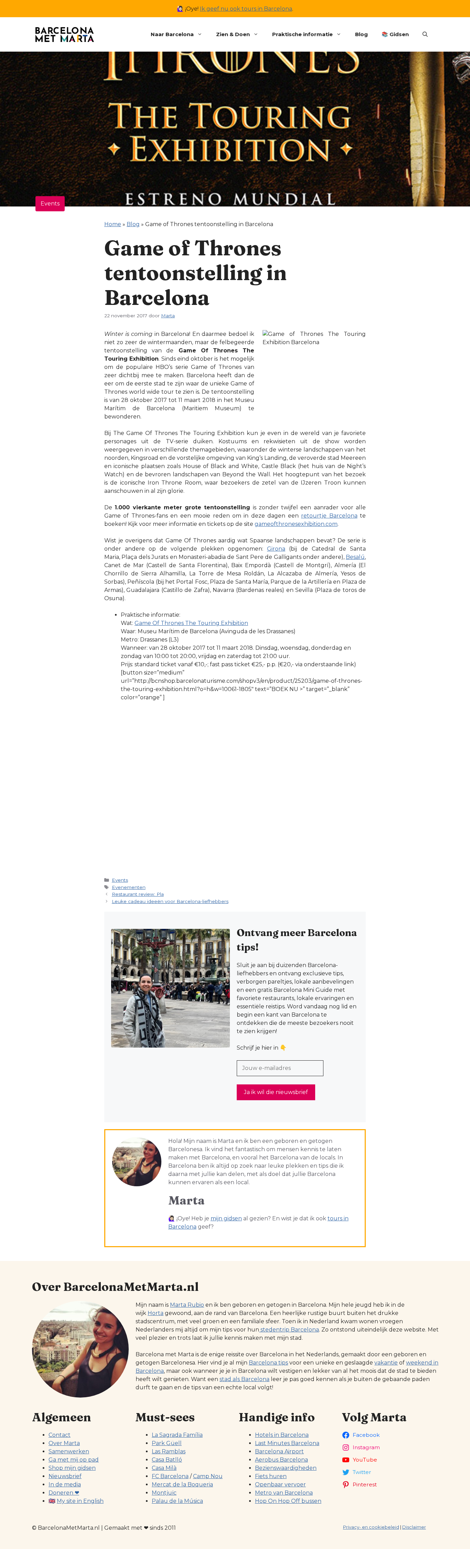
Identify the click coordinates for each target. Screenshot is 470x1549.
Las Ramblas (168, 1451)
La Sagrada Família (177, 1435)
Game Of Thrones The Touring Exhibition (191, 623)
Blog (361, 34)
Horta (155, 1313)
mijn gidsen (226, 1218)
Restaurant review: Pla (138, 894)
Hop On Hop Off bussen (288, 1501)
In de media (65, 1484)
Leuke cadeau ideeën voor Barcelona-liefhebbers (170, 901)
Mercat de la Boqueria (182, 1484)
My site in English (80, 1501)
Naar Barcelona (172, 34)
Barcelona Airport (279, 1451)
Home (112, 224)
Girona (276, 548)
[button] (425, 34)
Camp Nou (208, 1476)
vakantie (386, 1362)
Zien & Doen (233, 34)
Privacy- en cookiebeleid (371, 1527)
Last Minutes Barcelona (287, 1443)
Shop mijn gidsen (72, 1468)
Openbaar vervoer (280, 1484)
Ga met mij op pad (74, 1459)
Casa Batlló (167, 1459)
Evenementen (129, 887)
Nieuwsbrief (65, 1476)
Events (50, 203)
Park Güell (167, 1443)
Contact (60, 1435)
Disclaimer (414, 1527)
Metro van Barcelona (284, 1492)
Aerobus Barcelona (281, 1459)
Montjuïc (164, 1492)
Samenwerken (69, 1451)
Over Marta (64, 1443)
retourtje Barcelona (329, 515)
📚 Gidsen (395, 34)
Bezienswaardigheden (286, 1468)
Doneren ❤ (64, 1492)
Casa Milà (164, 1468)
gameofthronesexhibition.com (296, 524)
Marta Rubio (187, 1305)
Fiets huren (271, 1476)
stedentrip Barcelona (289, 1329)
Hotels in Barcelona (282, 1435)
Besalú (355, 557)
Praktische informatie (302, 34)
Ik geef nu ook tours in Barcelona (246, 9)
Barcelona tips (268, 1362)
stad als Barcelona (244, 1379)
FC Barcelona (170, 1476)
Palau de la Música (177, 1501)
